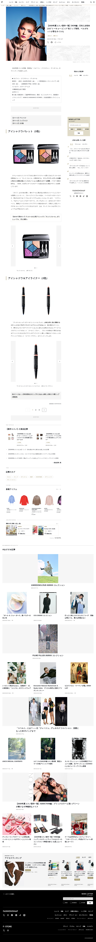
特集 (16, 2)
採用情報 (57, 918)
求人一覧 (18, 523)
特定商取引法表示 (89, 929)
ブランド (65, 926)
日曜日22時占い (74, 911)
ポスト (68, 2)
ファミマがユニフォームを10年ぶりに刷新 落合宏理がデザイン (53, 873)
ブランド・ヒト (34, 2)
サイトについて (50, 918)
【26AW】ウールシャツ (24, 509)
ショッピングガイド (62, 929)
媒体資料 (62, 918)
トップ (2, 5)
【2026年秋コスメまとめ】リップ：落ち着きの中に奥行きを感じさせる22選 (28, 449)
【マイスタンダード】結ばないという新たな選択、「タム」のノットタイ (79, 166)
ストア (27, 2)
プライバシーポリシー (81, 918)
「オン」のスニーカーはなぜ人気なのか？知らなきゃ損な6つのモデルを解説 (79, 150)
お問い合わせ (90, 918)
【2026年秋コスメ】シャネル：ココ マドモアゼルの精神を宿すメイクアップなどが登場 (31, 454)
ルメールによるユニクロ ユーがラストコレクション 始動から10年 (66, 873)
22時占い (42, 2)
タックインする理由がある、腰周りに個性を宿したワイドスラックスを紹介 (79, 174)
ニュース (11, 2)
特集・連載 (9, 5)
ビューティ (21, 2)
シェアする (58, 42)
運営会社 (68, 918)
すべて (70, 75)
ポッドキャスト (75, 2)
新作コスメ (23, 5)
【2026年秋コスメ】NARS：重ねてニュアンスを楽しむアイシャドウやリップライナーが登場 (33, 458)
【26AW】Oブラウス (48, 509)
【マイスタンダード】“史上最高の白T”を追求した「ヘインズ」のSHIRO (79, 181)
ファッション (78, 144)
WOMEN (79, 129)
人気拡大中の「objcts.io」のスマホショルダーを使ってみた (79, 159)
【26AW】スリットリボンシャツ (11, 510)
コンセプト (90, 926)
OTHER (87, 129)
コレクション (62, 2)
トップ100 (48, 2)
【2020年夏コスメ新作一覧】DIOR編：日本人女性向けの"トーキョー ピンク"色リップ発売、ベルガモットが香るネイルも (55, 5)
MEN (72, 129)
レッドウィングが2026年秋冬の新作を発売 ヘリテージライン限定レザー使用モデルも (35, 865)
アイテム (72, 926)
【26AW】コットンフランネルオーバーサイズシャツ (37, 512)
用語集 (82, 2)
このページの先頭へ (10, 894)
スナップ (55, 2)
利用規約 (73, 918)
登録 (79, 133)
